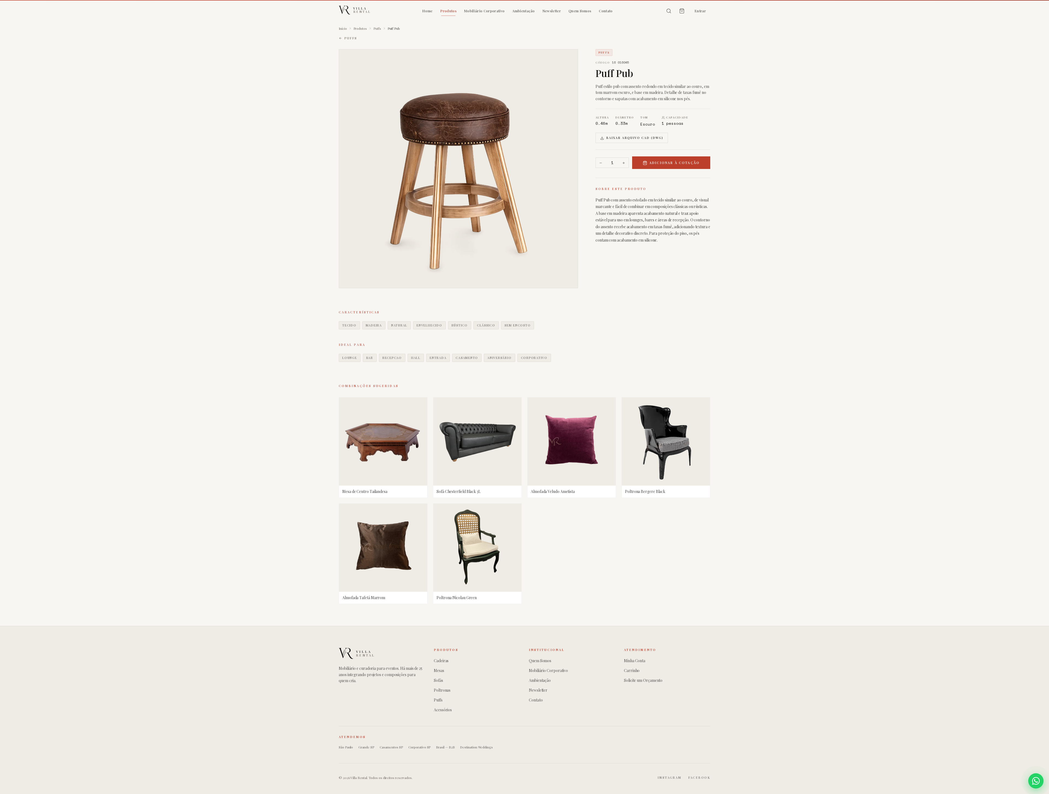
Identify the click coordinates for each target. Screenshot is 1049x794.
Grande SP (366, 747)
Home (427, 10)
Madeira (374, 325)
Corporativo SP (419, 747)
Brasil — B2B (445, 747)
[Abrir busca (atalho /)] (669, 11)
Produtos (448, 10)
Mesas (439, 670)
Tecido (349, 325)
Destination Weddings (476, 747)
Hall (415, 358)
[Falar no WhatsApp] (1036, 781)
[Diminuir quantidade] (601, 163)
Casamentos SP (391, 747)
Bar (369, 358)
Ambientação (523, 10)
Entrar (700, 10)
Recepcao (392, 358)
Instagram (670, 777)
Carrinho (632, 670)
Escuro (647, 124)
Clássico (486, 325)
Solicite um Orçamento (643, 680)
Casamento (467, 358)
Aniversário (499, 358)
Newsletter (552, 10)
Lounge (349, 358)
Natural (399, 325)
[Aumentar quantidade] (624, 163)
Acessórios (443, 709)
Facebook (699, 777)
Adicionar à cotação (674, 163)
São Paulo (346, 747)
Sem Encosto (518, 325)
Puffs (377, 28)
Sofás (438, 680)
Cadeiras (441, 660)
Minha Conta (634, 660)
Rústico (460, 325)
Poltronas (442, 690)
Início (343, 28)
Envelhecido (429, 325)
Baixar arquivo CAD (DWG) (634, 138)
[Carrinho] (682, 11)
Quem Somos (579, 10)
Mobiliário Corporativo (484, 10)
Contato (605, 10)
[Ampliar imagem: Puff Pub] (458, 168)
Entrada (438, 358)
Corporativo (534, 358)
